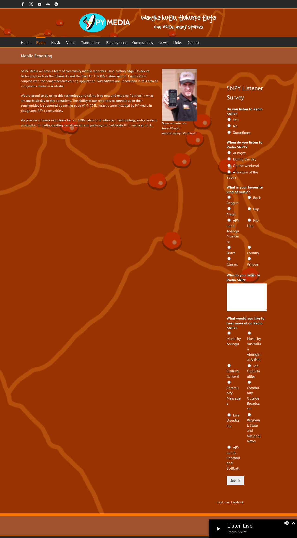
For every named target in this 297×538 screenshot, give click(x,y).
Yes (235, 119)
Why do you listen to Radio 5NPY (243, 277)
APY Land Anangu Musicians (233, 230)
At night (239, 153)
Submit (235, 480)
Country (253, 252)
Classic (232, 264)
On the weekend (246, 165)
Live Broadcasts (233, 420)
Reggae (233, 202)
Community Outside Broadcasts (253, 398)
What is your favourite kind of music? (245, 189)
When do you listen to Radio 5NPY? (244, 144)
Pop (256, 209)
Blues (231, 252)
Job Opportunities (253, 371)
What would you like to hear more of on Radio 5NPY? (246, 323)
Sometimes (242, 132)
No (235, 126)
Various (252, 264)
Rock (257, 197)
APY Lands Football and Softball (233, 458)
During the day (244, 159)
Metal (231, 214)
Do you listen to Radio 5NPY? (245, 111)
